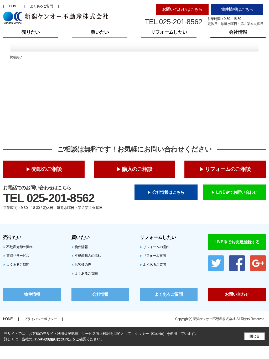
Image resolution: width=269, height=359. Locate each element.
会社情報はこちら (168, 192)
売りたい (31, 32)
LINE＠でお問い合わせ (236, 192)
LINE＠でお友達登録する (237, 242)
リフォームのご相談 (228, 169)
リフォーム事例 (153, 256)
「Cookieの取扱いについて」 (52, 339)
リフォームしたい (169, 32)
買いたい (100, 32)
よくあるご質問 (41, 6)
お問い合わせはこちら (182, 9)
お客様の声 (81, 264)
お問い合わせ (237, 294)
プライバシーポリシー (40, 319)
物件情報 (79, 247)
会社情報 (238, 32)
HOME (14, 6)
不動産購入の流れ (86, 256)
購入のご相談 (137, 169)
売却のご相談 (47, 169)
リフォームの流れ (154, 247)
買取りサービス (16, 256)
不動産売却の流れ (18, 247)
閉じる (254, 336)
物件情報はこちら (237, 9)
